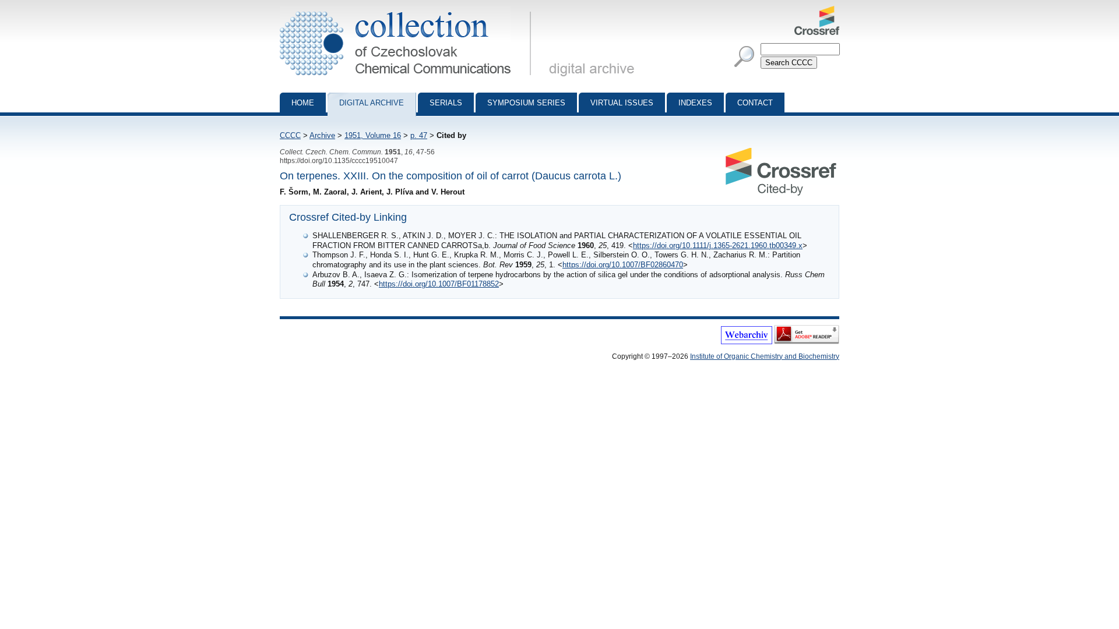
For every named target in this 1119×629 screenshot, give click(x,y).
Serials (446, 102)
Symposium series (526, 102)
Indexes (695, 102)
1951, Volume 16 (372, 135)
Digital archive (371, 102)
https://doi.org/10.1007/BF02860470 (622, 264)
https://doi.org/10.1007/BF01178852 (439, 284)
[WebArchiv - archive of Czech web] (746, 341)
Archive (322, 135)
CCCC (290, 135)
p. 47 (418, 135)
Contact (755, 102)
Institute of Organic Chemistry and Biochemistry (764, 356)
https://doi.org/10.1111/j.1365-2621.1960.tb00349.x (718, 245)
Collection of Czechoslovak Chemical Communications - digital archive (409, 10)
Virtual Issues (621, 102)
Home (302, 102)
